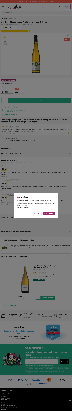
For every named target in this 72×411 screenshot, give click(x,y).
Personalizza (37, 213)
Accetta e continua (49, 213)
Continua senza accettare (23, 207)
